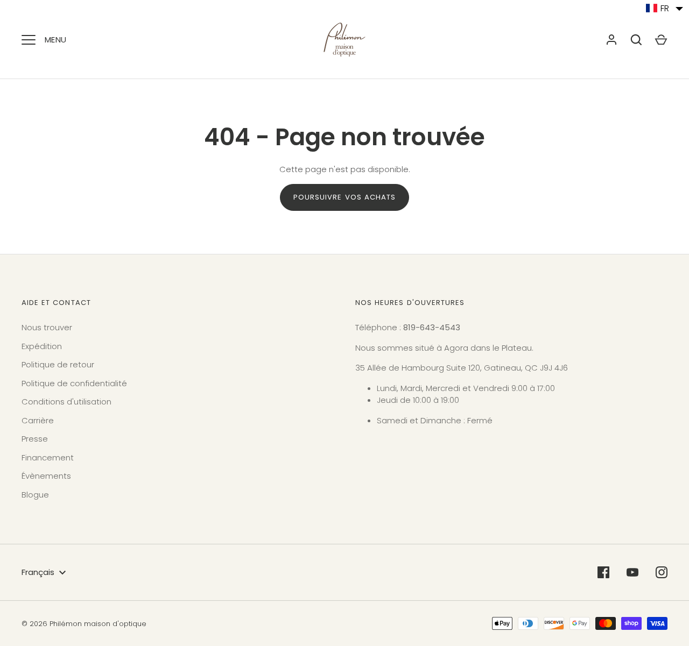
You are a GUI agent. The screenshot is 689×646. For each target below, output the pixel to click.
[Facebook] (603, 572)
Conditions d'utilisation (66, 401)
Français (38, 572)
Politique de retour (58, 364)
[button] (665, 8)
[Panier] (661, 40)
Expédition (42, 346)
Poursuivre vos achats (344, 197)
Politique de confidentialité (74, 383)
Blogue (35, 494)
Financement (48, 457)
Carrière (38, 420)
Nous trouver (47, 327)
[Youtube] (632, 572)
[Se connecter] (611, 40)
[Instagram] (661, 572)
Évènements (46, 475)
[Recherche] (636, 40)
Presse (35, 438)
